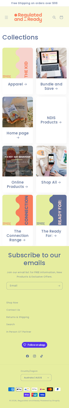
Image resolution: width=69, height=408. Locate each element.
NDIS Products (49, 120)
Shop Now (12, 302)
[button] (6, 17)
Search (10, 324)
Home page (18, 133)
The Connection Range (18, 235)
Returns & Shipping (17, 317)
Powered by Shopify (50, 400)
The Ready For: (51, 233)
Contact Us (13, 309)
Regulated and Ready (29, 400)
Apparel (15, 84)
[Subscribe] (58, 286)
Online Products (15, 184)
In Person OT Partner (18, 331)
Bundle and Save (51, 86)
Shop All (49, 182)
